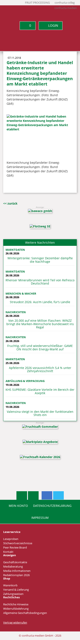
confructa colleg (65, 2)
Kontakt (8, 552)
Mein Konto (18, 506)
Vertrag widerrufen (15, 622)
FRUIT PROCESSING (37, 2)
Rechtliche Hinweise (15, 604)
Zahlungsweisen (13, 594)
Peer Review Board (15, 547)
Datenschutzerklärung (52, 506)
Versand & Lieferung (16, 589)
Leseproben (10, 539)
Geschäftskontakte (15, 562)
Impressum (40, 518)
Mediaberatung (13, 566)
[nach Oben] (21, 495)
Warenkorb (10, 585)
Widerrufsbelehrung (16, 609)
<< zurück (10, 203)
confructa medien (65, 8)
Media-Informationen (17, 571)
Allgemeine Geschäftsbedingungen (25, 613)
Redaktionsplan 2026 (16, 575)
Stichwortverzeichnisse (17, 543)
